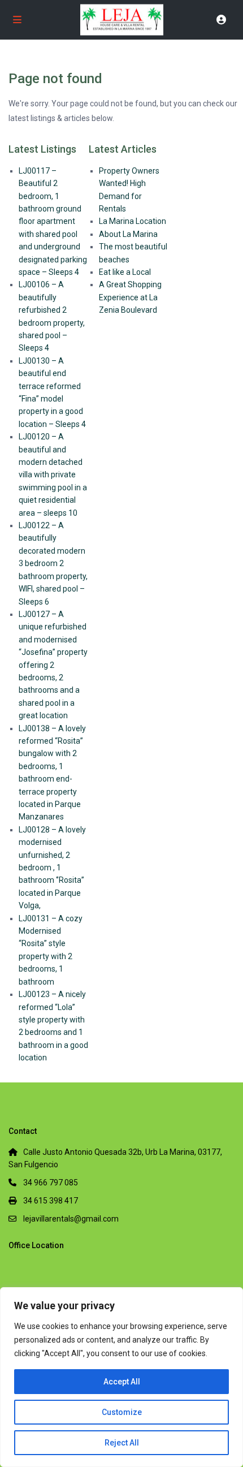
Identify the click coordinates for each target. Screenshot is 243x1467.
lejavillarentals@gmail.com (71, 1218)
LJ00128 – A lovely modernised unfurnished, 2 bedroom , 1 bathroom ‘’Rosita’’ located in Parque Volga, (52, 867)
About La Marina (128, 234)
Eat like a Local (125, 272)
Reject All (122, 1442)
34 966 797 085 (50, 1182)
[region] (121, 1377)
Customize (122, 1412)
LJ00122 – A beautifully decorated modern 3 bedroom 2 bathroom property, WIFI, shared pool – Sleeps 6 (53, 563)
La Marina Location (132, 221)
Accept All (121, 1381)
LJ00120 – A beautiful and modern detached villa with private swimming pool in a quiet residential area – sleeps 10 (53, 474)
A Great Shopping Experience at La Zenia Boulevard (130, 297)
